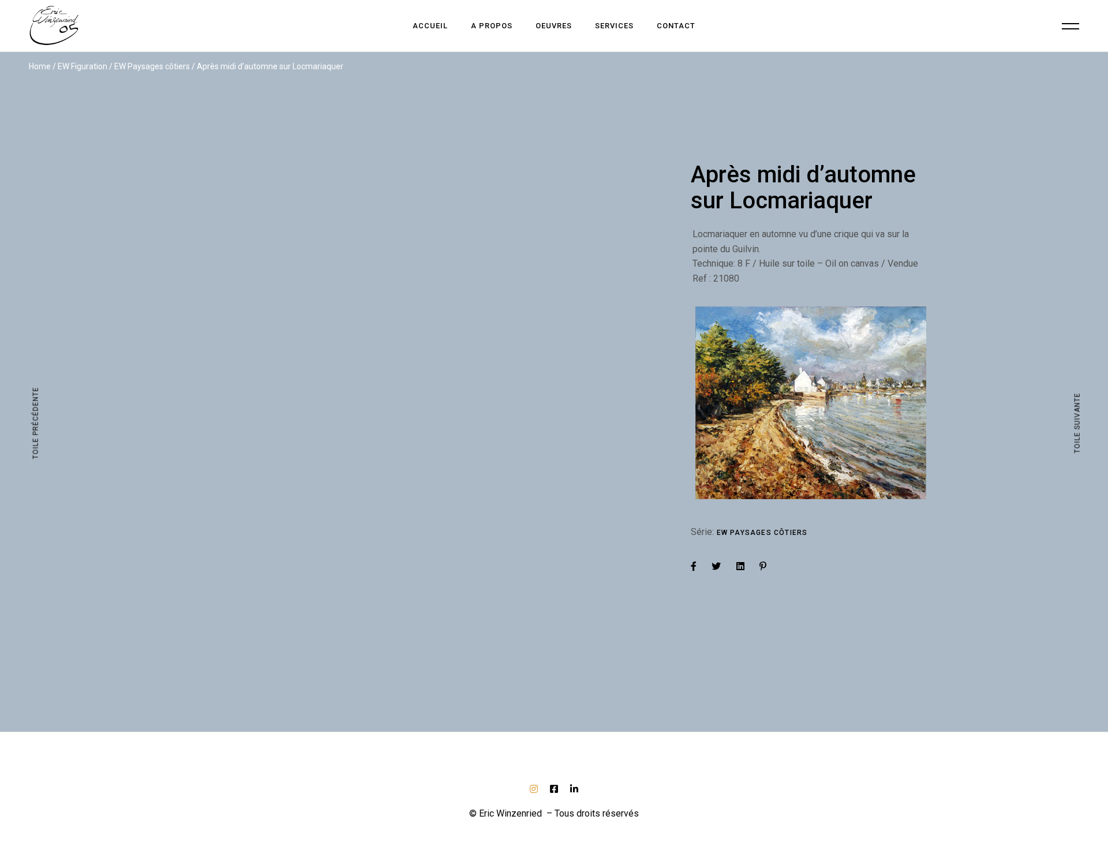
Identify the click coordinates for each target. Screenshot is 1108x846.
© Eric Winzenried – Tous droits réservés (554, 813)
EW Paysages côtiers (762, 533)
